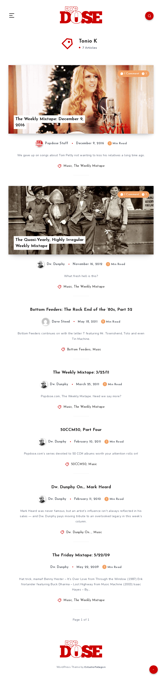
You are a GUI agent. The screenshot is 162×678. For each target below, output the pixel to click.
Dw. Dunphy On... (79, 532)
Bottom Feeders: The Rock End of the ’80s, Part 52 (81, 310)
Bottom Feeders (79, 349)
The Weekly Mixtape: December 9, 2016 (49, 122)
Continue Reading (138, 121)
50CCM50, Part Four (81, 430)
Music (67, 166)
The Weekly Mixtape (89, 166)
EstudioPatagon (94, 667)
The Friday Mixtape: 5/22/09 (81, 555)
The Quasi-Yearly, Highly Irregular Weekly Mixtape (49, 243)
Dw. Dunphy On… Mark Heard (81, 487)
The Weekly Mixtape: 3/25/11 (81, 372)
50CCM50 (79, 464)
